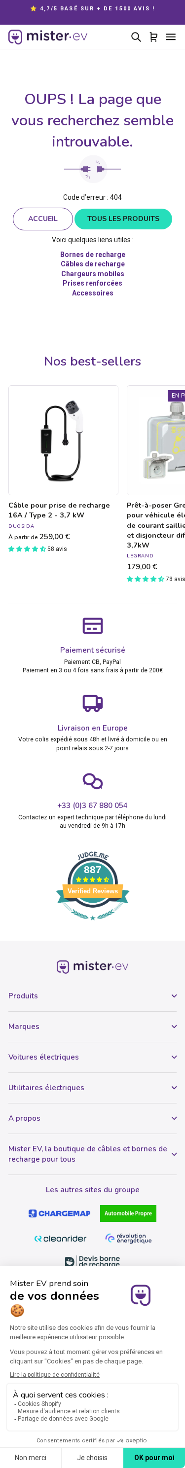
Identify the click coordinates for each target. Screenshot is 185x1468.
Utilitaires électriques (46, 1088)
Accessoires (92, 293)
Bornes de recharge (92, 254)
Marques (23, 1026)
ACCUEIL (43, 218)
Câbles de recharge (93, 264)
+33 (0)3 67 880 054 (92, 805)
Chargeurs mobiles (92, 274)
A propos (24, 1118)
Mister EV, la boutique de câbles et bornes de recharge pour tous (87, 1154)
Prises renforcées (92, 283)
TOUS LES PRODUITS (123, 218)
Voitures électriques (43, 1057)
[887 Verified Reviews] (93, 925)
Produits (23, 996)
